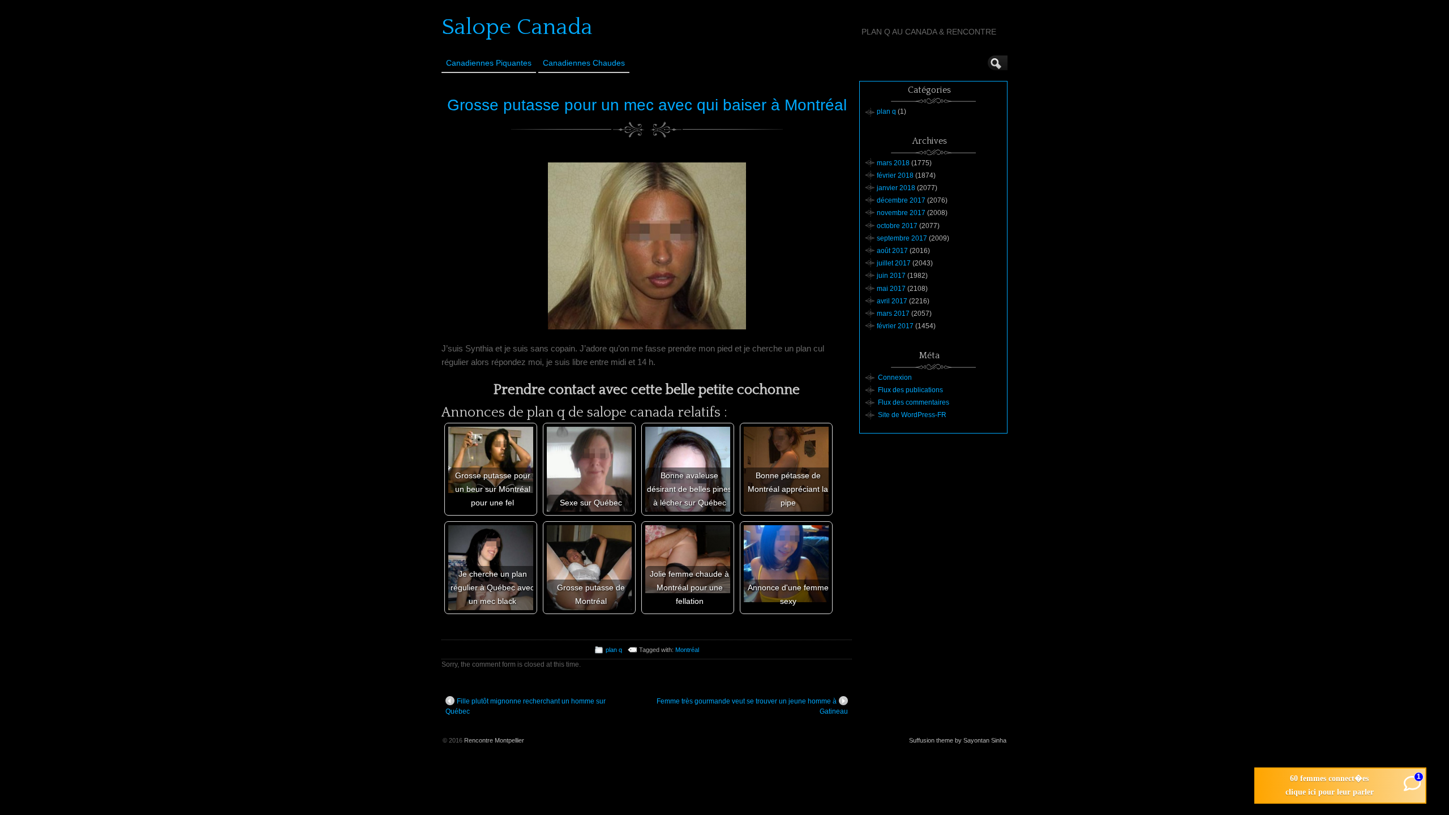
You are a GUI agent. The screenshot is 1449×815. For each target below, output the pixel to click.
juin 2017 (891, 276)
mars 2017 (893, 314)
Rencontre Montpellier (494, 740)
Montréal (687, 649)
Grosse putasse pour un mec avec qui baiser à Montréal (647, 105)
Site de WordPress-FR (912, 415)
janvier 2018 (896, 188)
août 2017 (892, 251)
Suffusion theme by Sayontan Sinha (957, 740)
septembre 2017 (902, 238)
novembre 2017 (901, 213)
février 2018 (895, 175)
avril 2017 (892, 301)
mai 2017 (891, 289)
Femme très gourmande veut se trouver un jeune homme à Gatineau (752, 706)
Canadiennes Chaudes (584, 62)
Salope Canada (517, 27)
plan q (614, 649)
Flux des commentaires (913, 402)
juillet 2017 (894, 263)
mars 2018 (893, 163)
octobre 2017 (897, 226)
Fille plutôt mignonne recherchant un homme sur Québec (525, 706)
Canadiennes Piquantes (488, 62)
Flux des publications (910, 390)
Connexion (895, 377)
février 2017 (895, 326)
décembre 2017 (901, 200)
